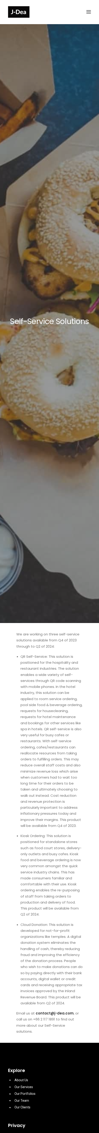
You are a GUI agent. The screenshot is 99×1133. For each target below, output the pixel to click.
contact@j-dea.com (55, 1013)
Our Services (24, 1087)
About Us (21, 1080)
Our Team (22, 1100)
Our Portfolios (25, 1093)
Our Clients (22, 1107)
